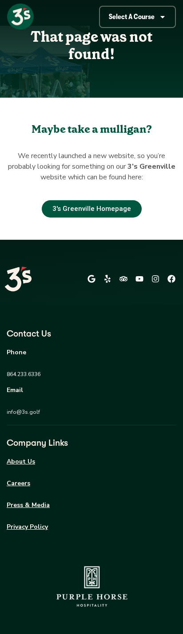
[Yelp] (107, 279)
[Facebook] (171, 279)
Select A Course (132, 17)
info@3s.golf (23, 412)
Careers (18, 483)
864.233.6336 (23, 374)
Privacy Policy (27, 527)
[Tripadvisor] (123, 279)
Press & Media (28, 505)
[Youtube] (139, 279)
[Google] (91, 279)
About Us (21, 461)
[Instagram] (155, 279)
